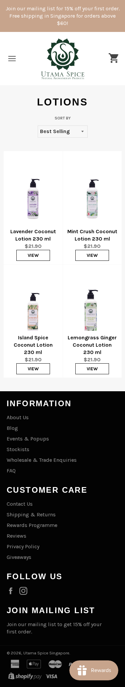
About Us (18, 417)
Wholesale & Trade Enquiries (42, 460)
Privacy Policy (23, 546)
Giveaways (19, 557)
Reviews (16, 536)
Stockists (18, 449)
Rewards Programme (32, 525)
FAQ (11, 470)
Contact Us (20, 504)
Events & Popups (28, 438)
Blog (12, 428)
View (33, 255)
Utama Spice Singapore (46, 652)
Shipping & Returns (31, 514)
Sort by (63, 118)
